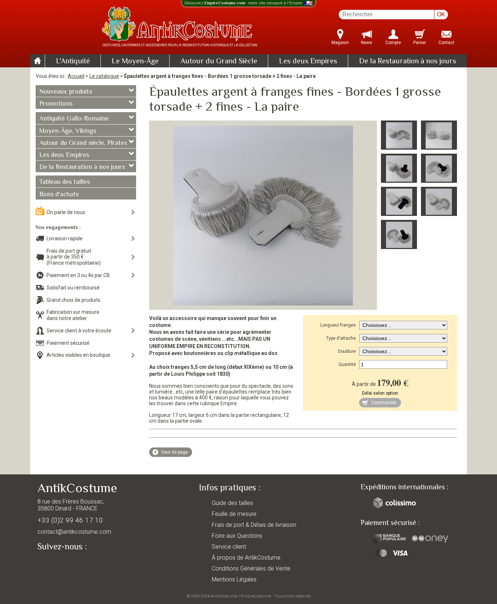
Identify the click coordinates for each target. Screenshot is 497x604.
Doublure (347, 351)
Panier (419, 42)
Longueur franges (338, 325)
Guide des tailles (232, 503)
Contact (446, 42)
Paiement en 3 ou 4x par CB (78, 275)
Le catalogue (104, 76)
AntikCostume (224, 596)
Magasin (340, 42)
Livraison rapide (65, 238)
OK (441, 14)
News (366, 42)
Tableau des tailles (64, 182)
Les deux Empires (308, 61)
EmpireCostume (256, 596)
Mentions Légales (234, 579)
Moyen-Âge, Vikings (67, 131)
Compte (393, 42)
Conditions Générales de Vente (251, 568)
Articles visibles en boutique (78, 355)
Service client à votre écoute (79, 330)
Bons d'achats (59, 195)
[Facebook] (55, 563)
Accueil (76, 76)
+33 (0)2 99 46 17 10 (70, 520)
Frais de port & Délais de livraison (254, 524)
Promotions (55, 104)
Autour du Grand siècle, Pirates (83, 143)
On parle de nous (66, 212)
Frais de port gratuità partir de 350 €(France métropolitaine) (74, 257)
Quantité (347, 364)
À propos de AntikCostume (246, 557)
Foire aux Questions (237, 535)
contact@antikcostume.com (74, 531)
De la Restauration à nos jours (407, 61)
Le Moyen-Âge (135, 61)
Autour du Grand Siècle (218, 61)
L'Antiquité (73, 61)
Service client (229, 546)
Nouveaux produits (65, 92)
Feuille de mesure (234, 513)
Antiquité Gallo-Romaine (74, 119)
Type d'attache (341, 338)
